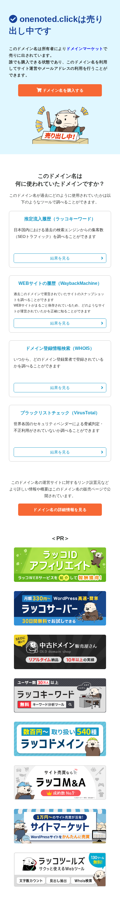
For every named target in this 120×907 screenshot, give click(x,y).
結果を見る (60, 258)
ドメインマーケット (84, 48)
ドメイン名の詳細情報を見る (60, 509)
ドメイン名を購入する (63, 90)
